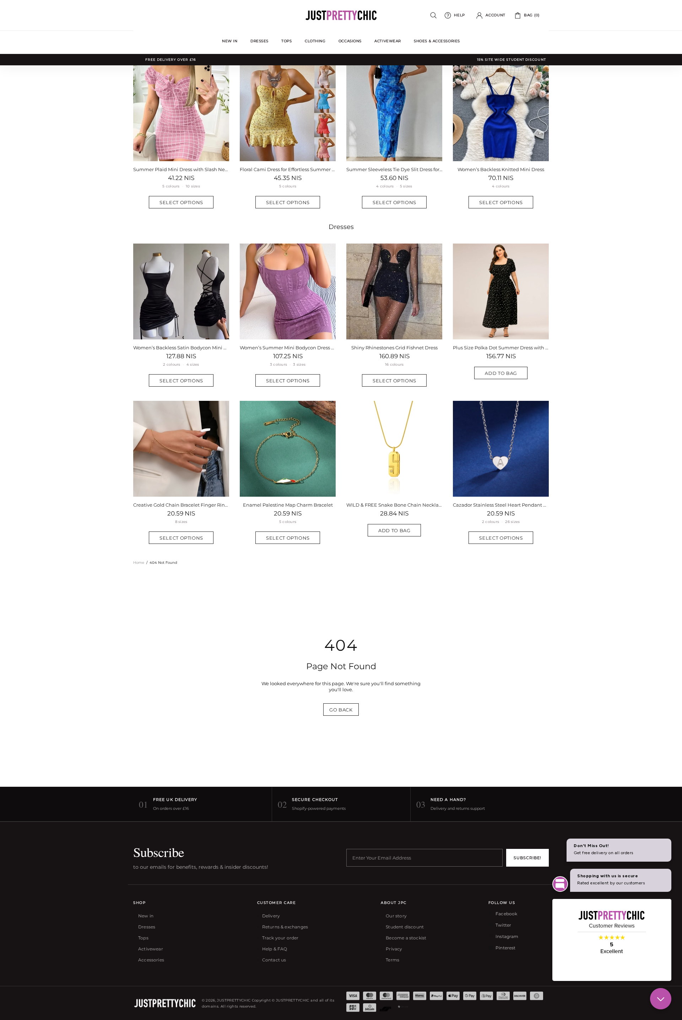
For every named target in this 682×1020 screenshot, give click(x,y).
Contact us (274, 959)
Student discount (405, 926)
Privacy (394, 948)
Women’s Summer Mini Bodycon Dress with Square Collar (288, 347)
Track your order (280, 937)
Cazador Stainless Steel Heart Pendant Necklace (501, 505)
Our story (396, 915)
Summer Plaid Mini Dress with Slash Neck (181, 169)
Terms (392, 959)
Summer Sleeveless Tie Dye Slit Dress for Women (394, 169)
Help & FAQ (274, 948)
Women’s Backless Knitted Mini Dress (501, 169)
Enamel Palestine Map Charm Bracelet (288, 505)
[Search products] (433, 15)
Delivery (271, 915)
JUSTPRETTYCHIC (341, 15)
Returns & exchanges (285, 926)
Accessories (151, 959)
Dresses (341, 227)
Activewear (150, 948)
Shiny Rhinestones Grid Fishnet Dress (394, 347)
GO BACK (341, 710)
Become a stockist (406, 937)
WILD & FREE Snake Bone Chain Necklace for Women (394, 505)
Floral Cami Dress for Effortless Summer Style (288, 169)
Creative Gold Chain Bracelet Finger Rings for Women (181, 505)
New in (145, 915)
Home (138, 562)
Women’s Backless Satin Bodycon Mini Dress (181, 347)
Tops (143, 937)
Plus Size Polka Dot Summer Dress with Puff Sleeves (501, 347)
